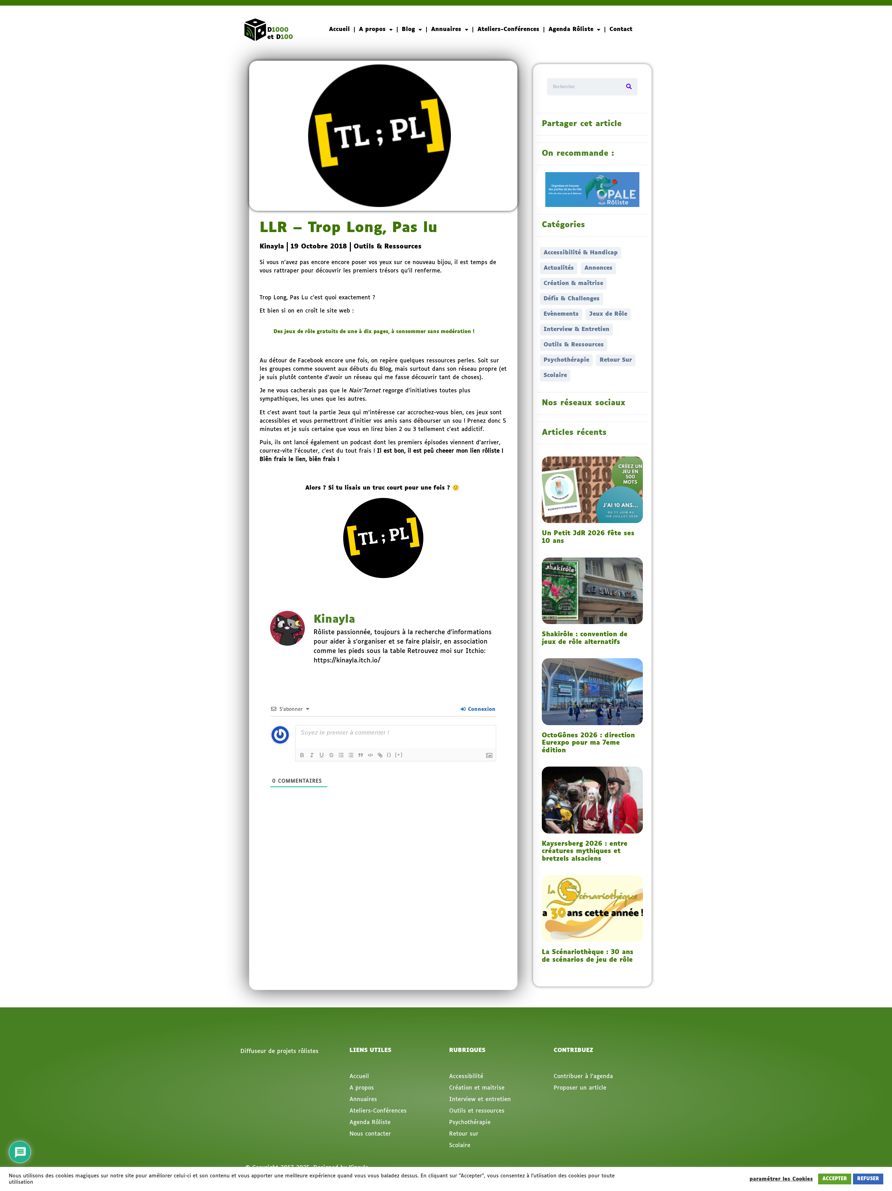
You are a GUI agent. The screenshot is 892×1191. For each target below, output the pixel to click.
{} (389, 754)
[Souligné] (321, 755)
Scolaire (555, 375)
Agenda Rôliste (570, 29)
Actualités (559, 268)
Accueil (339, 29)
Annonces (598, 268)
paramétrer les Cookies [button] (781, 1179)
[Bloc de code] (370, 755)
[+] (399, 754)
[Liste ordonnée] (341, 755)
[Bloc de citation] (361, 755)
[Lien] (380, 755)
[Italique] (312, 755)
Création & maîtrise (573, 283)
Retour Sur (616, 360)
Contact (620, 29)
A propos (372, 29)
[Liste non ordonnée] (351, 755)
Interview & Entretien (576, 329)
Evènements (561, 314)
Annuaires (446, 29)
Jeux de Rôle (608, 314)
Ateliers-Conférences (508, 29)
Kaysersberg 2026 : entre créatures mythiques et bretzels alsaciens (585, 851)
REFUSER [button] (868, 1179)
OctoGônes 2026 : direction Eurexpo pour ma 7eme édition (588, 743)
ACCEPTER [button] (834, 1179)
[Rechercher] (629, 86)
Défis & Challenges (572, 299)
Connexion (480, 709)
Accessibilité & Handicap (581, 253)
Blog (408, 29)
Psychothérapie (566, 360)
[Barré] (331, 755)
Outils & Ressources (388, 247)
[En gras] (302, 755)
